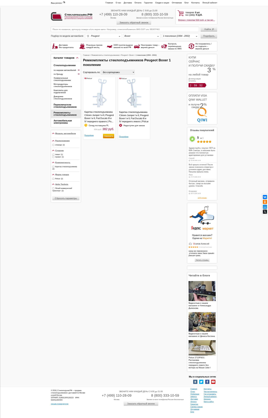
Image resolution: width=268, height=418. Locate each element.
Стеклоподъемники (65, 65)
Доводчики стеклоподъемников (63, 97)
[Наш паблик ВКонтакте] (195, 382)
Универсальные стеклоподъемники (62, 79)
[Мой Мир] (265, 207)
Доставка (128, 3)
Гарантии (148, 3)
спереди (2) (60, 145)
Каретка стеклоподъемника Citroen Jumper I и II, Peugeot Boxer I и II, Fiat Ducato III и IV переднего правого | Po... (99, 117)
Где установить (210, 394)
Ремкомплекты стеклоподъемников (65, 113)
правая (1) (59, 157)
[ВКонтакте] (265, 197)
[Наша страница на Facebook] (207, 382)
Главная (109, 3)
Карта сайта (209, 402)
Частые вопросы (210, 392)
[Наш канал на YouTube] (213, 382)
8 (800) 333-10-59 (155, 14)
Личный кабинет (209, 3)
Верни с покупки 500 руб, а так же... (196, 20)
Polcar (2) (59, 179)
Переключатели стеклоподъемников (65, 106)
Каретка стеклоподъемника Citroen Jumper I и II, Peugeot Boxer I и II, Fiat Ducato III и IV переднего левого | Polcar (134, 117)
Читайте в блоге (199, 275)
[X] (265, 212)
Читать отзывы (202, 260)
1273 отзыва (202, 198)
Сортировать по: (92, 72)
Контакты (195, 3)
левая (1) (59, 154)
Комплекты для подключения (61, 91)
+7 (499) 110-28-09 (113, 14)
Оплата (138, 3)
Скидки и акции (162, 3)
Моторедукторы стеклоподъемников (63, 85)
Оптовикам (177, 3)
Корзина (207, 399)
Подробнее (89, 135)
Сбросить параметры (66, 198)
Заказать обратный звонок (133, 22)
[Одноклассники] (265, 202)
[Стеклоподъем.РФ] (72, 16)
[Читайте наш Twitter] (201, 382)
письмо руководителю (59, 404)
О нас (118, 3)
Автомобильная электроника (63, 121)
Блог (187, 3)
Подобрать (209, 36)
